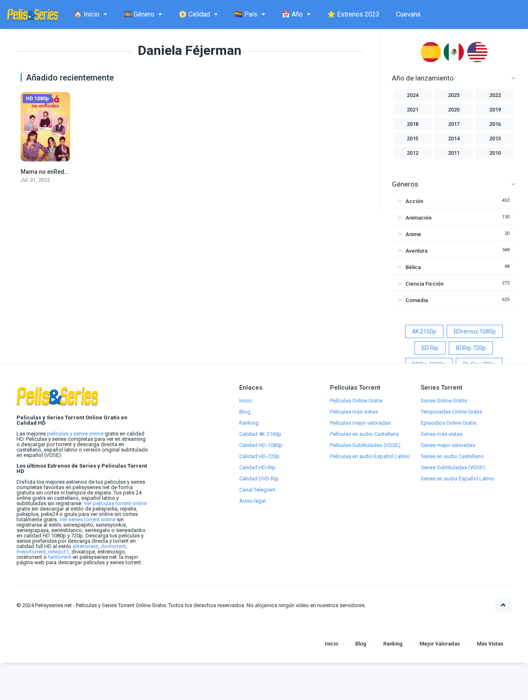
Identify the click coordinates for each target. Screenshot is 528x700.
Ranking (249, 423)
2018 (412, 124)
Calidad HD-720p (259, 456)
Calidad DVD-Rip (259, 478)
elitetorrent (85, 546)
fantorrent (59, 557)
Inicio (245, 400)
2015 (412, 138)
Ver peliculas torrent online (115, 503)
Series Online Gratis (444, 400)
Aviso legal (252, 501)
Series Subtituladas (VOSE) (453, 467)
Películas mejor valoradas (360, 423)
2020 (454, 109)
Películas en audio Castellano (364, 434)
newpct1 (58, 552)
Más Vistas (490, 644)
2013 (495, 138)
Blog (244, 412)
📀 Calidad (194, 14)
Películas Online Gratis (356, 400)
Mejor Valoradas (440, 644)
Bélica (413, 267)
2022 (495, 95)
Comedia (416, 300)
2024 (412, 95)
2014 (454, 138)
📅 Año (292, 14)
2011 (454, 153)
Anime (413, 234)
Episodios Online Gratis (448, 423)
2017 (454, 124)
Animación (418, 218)
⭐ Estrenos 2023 (353, 14)
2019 (495, 109)
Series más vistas (441, 434)
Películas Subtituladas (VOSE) (365, 445)
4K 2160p (424, 331)
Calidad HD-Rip (257, 467)
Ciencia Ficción (424, 284)
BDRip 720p (471, 348)
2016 (495, 124)
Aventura (416, 251)
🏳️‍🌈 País (245, 14)
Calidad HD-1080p (261, 445)
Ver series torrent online (87, 519)
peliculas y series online (75, 433)
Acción (414, 201)
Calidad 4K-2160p (260, 434)
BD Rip (430, 348)
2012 (412, 153)
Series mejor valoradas (448, 445)
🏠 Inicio (86, 14)
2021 (412, 109)
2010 (495, 153)
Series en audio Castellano (452, 456)
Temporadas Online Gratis (451, 412)
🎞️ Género (139, 14)
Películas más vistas (354, 412)
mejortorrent (31, 552)
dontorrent (113, 546)
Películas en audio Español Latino (370, 456)
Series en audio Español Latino (457, 478)
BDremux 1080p (475, 331)
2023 (454, 95)
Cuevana (408, 14)
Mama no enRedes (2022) (55, 171)
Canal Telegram (257, 490)
